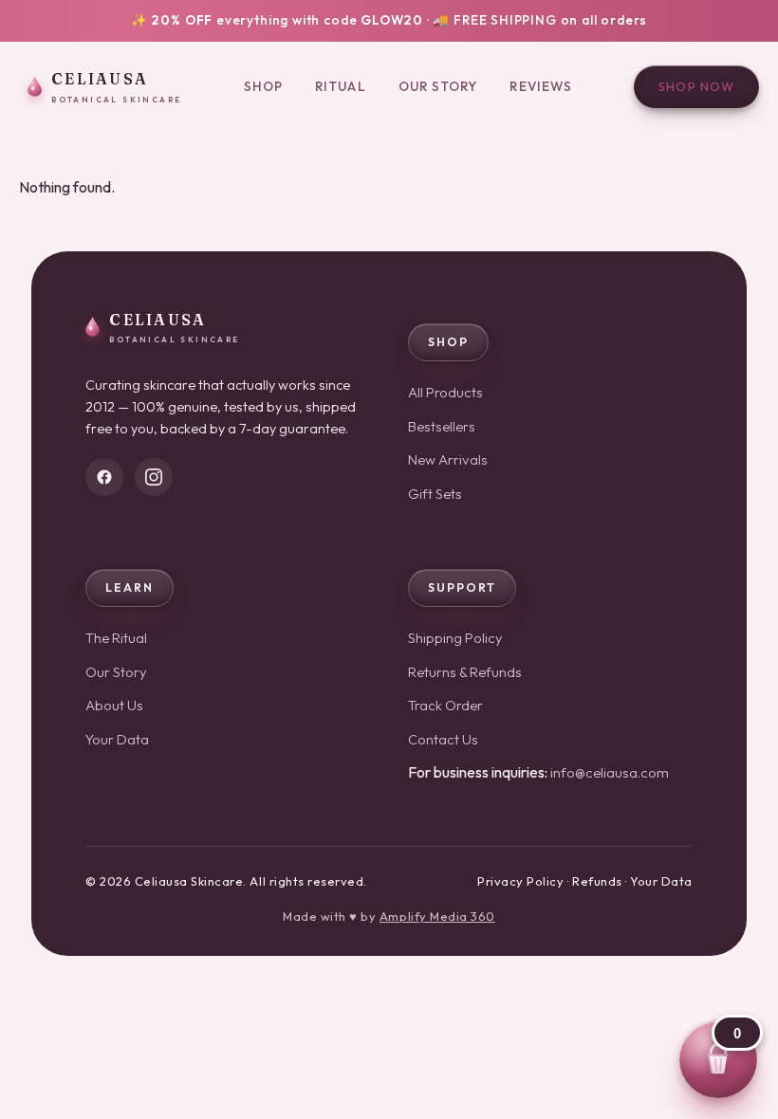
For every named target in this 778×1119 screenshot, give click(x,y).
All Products (445, 392)
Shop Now (695, 86)
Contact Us (443, 739)
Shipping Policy (455, 638)
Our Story (438, 86)
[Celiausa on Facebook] (104, 477)
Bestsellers (441, 426)
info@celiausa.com (609, 772)
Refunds (597, 881)
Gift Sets (435, 494)
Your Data (117, 739)
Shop (263, 86)
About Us (114, 705)
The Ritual (116, 638)
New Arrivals (448, 459)
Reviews (540, 86)
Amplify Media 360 (437, 916)
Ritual (340, 86)
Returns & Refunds (465, 672)
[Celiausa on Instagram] (154, 477)
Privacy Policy (520, 881)
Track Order (445, 705)
